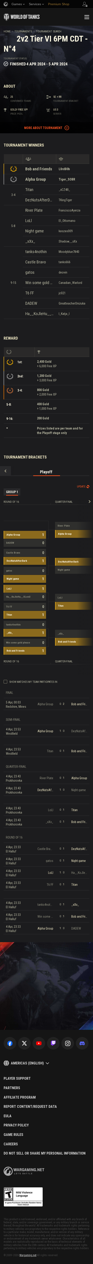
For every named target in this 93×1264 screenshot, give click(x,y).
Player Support (17, 1079)
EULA (8, 1116)
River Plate (34, 210)
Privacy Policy (16, 1125)
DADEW (31, 303)
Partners (12, 1088)
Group (12, 492)
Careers (11, 1144)
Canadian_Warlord (70, 283)
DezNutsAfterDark (39, 200)
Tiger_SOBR (67, 179)
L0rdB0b (64, 169)
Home (7, 31)
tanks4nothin (36, 251)
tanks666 (64, 262)
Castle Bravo (35, 262)
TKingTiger (65, 200)
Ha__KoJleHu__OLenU (39, 313)
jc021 (62, 293)
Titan (29, 189)
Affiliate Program (20, 1097)
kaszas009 (66, 231)
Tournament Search (48, 31)
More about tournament (43, 128)
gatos (30, 272)
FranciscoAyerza (69, 210)
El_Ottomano (67, 221)
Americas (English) (27, 1063)
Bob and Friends (38, 169)
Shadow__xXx (68, 241)
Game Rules (13, 1135)
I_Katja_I (64, 314)
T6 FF (29, 293)
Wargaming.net (27, 1255)
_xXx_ (30, 241)
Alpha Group (35, 179)
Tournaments (23, 31)
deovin (63, 272)
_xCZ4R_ (64, 189)
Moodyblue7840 (69, 252)
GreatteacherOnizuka (72, 303)
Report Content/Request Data (30, 1107)
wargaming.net (24, 1171)
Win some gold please (39, 282)
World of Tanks (22, 17)
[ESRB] (23, 1197)
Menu (86, 17)
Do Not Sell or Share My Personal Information (45, 1153)
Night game (34, 231)
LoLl (28, 220)
